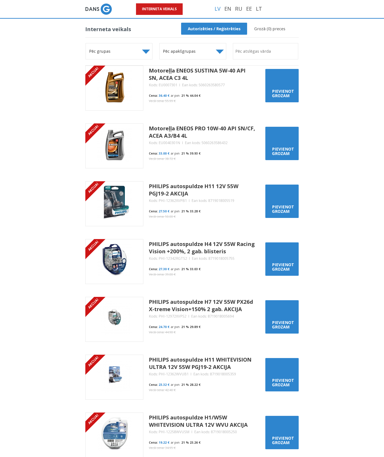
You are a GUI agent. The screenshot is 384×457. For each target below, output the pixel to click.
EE (249, 8)
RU (238, 8)
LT (259, 8)
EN (227, 8)
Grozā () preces (269, 28)
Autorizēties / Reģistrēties (214, 28)
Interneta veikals (159, 8)
